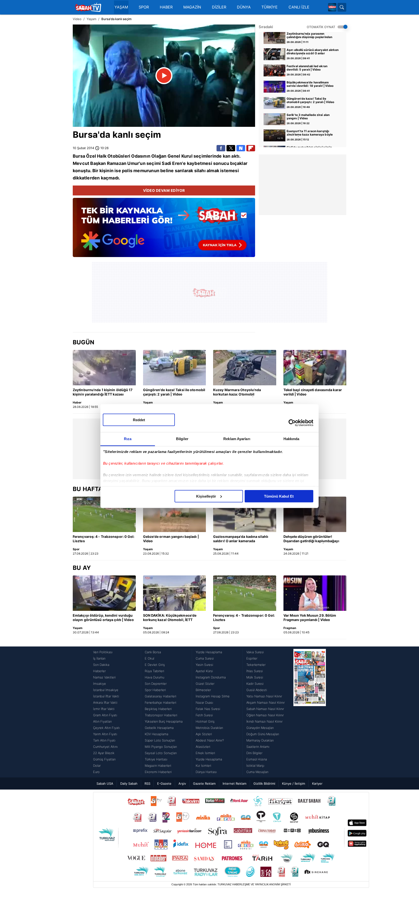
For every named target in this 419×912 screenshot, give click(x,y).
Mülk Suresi (254, 677)
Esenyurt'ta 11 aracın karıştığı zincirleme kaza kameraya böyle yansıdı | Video (310, 133)
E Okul (149, 658)
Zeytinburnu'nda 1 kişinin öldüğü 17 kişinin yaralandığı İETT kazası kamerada (103, 392)
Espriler (251, 658)
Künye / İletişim (293, 783)
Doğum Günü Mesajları (262, 734)
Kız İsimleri (203, 765)
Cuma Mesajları (257, 772)
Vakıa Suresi (255, 652)
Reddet (139, 420)
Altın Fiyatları (102, 721)
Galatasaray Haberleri (160, 696)
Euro (96, 772)
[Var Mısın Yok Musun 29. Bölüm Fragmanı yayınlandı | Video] (314, 593)
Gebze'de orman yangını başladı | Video (171, 538)
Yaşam (91, 19)
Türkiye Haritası (156, 759)
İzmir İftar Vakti (103, 709)
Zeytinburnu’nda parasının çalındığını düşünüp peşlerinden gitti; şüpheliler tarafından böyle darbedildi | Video (310, 35)
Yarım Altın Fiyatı (105, 734)
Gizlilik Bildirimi (264, 783)
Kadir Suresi (255, 684)
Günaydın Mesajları (260, 728)
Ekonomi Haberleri (158, 772)
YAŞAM (121, 7)
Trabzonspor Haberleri (161, 715)
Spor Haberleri (155, 690)
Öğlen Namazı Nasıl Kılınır (265, 715)
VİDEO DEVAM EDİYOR (164, 190)
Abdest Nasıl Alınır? (210, 740)
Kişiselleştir (206, 496)
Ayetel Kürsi (204, 671)
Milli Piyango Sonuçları (161, 747)
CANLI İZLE (299, 7)
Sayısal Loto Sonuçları (161, 753)
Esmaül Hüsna (256, 759)
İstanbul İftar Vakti (106, 696)
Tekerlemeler (256, 665)
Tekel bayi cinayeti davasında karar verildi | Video (312, 392)
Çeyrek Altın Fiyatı (106, 728)
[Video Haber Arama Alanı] (342, 7)
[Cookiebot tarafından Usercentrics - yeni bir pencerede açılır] (292, 423)
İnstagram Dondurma (211, 677)
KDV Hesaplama (156, 734)
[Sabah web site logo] (332, 7)
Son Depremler (156, 684)
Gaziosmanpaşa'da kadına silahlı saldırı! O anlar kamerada (240, 538)
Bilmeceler (203, 690)
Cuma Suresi (205, 658)
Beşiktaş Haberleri (158, 709)
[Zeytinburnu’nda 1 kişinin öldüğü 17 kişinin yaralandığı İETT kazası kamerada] (104, 367)
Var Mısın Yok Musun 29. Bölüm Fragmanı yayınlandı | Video (309, 617)
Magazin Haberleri (158, 765)
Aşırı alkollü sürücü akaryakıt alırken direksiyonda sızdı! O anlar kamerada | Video (312, 52)
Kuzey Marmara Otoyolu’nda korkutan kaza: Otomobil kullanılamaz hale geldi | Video (238, 392)
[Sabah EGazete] (309, 712)
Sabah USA (105, 783)
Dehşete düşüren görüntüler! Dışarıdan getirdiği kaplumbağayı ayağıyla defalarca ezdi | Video (311, 539)
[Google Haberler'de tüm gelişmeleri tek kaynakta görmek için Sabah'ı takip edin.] (164, 230)
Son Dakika (101, 665)
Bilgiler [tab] (182, 438)
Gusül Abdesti (256, 690)
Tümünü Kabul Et (279, 496)
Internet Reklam (234, 783)
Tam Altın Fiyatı (104, 740)
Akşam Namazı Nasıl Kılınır (265, 702)
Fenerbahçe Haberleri (160, 702)
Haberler (99, 671)
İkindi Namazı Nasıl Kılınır (264, 721)
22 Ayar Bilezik (103, 753)
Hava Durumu (154, 677)
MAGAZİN (192, 7)
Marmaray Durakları (260, 740)
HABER (166, 7)
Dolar (97, 765)
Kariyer (317, 783)
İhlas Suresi (254, 671)
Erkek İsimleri (205, 753)
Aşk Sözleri (204, 734)
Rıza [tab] (127, 438)
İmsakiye (99, 684)
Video (77, 19)
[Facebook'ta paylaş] (221, 148)
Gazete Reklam (204, 783)
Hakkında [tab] (291, 438)
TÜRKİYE (269, 7)
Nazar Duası (204, 702)
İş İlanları (99, 658)
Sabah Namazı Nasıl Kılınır (265, 709)
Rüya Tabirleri (154, 671)
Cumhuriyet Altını (105, 747)
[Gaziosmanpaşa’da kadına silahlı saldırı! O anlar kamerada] (244, 514)
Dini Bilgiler (254, 753)
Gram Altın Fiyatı (105, 715)
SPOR (144, 7)
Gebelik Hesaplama (159, 728)
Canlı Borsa (153, 652)
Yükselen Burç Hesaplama (164, 721)
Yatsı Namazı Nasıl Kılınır (264, 696)
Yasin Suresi (204, 665)
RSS (147, 783)
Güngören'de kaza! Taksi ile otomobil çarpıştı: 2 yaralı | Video (310, 100)
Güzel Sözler (205, 684)
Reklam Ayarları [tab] (236, 438)
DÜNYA (244, 7)
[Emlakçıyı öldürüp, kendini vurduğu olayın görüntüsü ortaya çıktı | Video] (104, 593)
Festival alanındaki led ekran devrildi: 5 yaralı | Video (307, 68)
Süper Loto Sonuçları (160, 740)
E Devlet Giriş (155, 665)
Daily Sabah (128, 783)
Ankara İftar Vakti (105, 702)
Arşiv (182, 783)
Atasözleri (203, 747)
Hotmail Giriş (205, 721)
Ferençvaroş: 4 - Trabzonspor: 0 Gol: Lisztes (104, 538)
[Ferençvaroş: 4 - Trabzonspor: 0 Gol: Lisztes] (104, 514)
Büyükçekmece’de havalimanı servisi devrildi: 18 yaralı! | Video (310, 84)
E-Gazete (164, 783)
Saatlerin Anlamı (257, 747)
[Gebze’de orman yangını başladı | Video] (174, 514)
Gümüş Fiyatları (104, 759)
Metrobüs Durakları (209, 728)
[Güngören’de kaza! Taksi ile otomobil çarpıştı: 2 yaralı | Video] (174, 367)
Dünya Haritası (206, 772)
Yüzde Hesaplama (209, 652)
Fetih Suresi (204, 715)
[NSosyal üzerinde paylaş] (240, 148)
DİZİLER (219, 7)
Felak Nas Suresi (208, 709)
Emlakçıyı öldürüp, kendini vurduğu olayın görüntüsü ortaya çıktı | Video (103, 617)
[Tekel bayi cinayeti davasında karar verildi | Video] (314, 367)
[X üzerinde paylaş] (230, 148)
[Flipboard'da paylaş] (250, 148)
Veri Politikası (103, 652)
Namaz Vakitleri (104, 677)
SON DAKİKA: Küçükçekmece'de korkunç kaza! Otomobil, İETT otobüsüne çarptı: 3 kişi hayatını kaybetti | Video (170, 617)
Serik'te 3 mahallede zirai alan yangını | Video (308, 116)
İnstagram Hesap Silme (213, 696)
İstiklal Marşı (255, 765)
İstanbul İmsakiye (105, 690)
